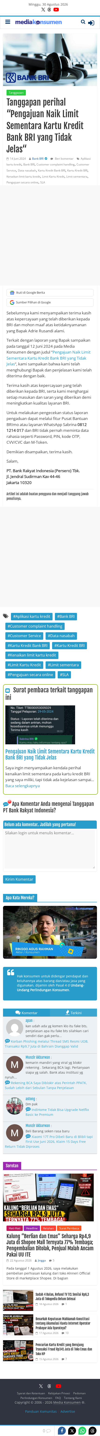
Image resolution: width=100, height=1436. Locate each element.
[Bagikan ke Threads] (93, 1431)
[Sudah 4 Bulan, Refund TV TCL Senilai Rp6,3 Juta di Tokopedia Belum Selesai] (18, 1292)
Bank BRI (37, 159)
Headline (32, 1228)
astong (30, 1098)
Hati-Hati (14, 1228)
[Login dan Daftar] (91, 23)
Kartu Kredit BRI (77, 170)
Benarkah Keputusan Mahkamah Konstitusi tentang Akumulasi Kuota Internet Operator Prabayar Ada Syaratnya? (63, 1323)
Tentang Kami (73, 1398)
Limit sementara (76, 177)
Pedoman (79, 1393)
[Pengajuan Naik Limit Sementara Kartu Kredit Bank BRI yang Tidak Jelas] (40, 708)
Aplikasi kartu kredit (33, 616)
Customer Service (25, 635)
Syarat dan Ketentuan (31, 1393)
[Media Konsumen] (39, 23)
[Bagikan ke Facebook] (62, 1431)
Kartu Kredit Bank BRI (51, 170)
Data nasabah (27, 170)
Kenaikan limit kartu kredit (23, 177)
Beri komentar (63, 159)
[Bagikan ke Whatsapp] (82, 1431)
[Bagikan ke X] (72, 1431)
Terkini (76, 1012)
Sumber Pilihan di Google (33, 302)
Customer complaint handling (56, 164)
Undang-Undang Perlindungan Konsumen (50, 987)
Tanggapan (16, 93)
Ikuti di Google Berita (30, 292)
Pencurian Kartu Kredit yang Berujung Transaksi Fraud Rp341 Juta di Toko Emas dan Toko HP (64, 1349)
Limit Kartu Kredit (53, 177)
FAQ (58, 1398)
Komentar (29, 1012)
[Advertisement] (50, 235)
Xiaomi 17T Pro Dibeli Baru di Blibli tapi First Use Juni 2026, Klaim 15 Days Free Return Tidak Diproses (49, 1141)
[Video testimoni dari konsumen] (50, 932)
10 (67, 1333)
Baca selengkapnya (22, 785)
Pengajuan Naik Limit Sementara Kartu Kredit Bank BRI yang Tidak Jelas (48, 358)
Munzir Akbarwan (38, 1057)
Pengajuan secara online (22, 182)
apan (29, 1020)
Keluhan (48, 1228)
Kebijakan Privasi (59, 1393)
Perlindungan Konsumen (36, 1398)
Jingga (42, 1260)
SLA (42, 182)
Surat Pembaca (69, 1228)
